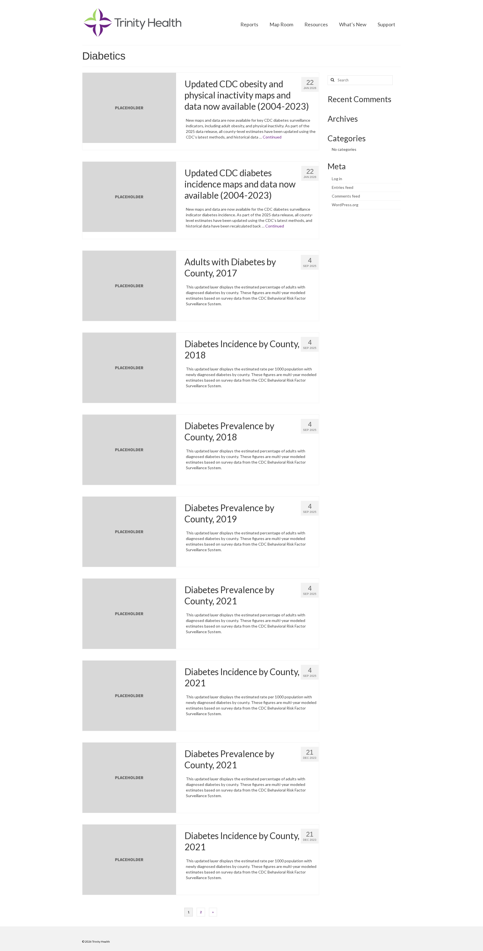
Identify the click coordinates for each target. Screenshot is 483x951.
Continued (272, 137)
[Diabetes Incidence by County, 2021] (129, 695)
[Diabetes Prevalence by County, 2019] (129, 531)
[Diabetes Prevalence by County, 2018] (129, 449)
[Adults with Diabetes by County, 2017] (129, 285)
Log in (337, 178)
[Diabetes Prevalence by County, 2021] (129, 613)
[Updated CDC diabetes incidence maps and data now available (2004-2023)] (129, 196)
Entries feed (342, 187)
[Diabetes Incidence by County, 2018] (129, 367)
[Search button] (332, 80)
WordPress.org (345, 204)
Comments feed (346, 196)
